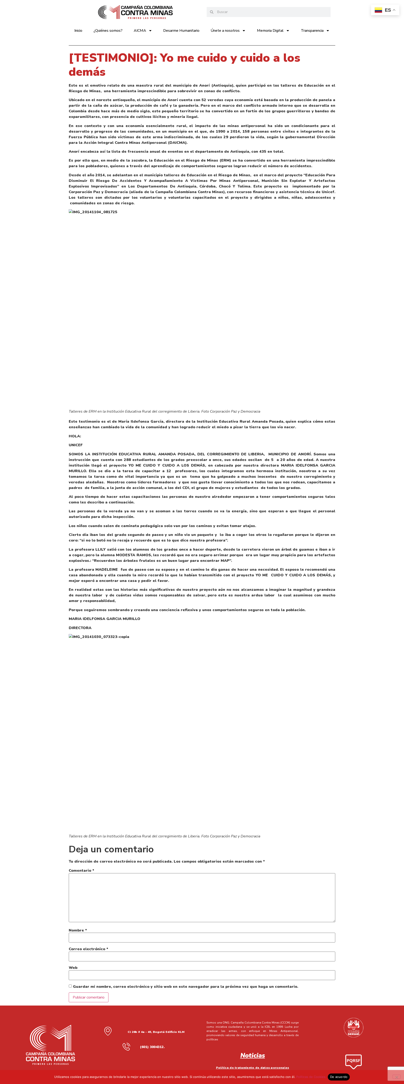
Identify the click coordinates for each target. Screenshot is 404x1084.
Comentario (81, 870)
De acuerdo (339, 1077)
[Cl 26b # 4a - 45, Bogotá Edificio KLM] (107, 1031)
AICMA (140, 30)
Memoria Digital (270, 30)
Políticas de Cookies (310, 1077)
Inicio (78, 30)
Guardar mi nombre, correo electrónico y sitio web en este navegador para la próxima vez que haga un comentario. (185, 986)
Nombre (78, 930)
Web (73, 968)
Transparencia (312, 30)
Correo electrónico (88, 949)
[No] (396, 1077)
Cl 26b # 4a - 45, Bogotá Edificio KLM (156, 1032)
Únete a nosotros (225, 30)
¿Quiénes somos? (108, 30)
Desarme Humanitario (181, 30)
